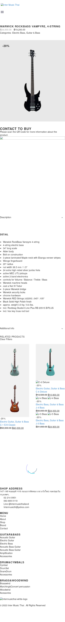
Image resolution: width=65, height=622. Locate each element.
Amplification (6, 553)
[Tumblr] (15, 35)
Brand (3, 525)
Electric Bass (18, 32)
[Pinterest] (10, 35)
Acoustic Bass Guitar (10, 546)
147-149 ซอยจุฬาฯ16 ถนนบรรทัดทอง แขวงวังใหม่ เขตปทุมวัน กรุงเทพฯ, (30, 493)
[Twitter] (6, 35)
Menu (2, 12)
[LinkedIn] (20, 35)
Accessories (6, 556)
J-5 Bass (40, 423)
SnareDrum (6, 571)
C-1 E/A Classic (7, 424)
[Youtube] (21, 205)
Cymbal (4, 565)
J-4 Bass (40, 407)
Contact (4, 528)
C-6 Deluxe (41, 391)
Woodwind (5, 589)
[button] (3, 16)
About (3, 519)
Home (3, 515)
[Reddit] (25, 35)
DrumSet (4, 568)
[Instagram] (4, 205)
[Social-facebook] (12, 205)
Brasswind (5, 583)
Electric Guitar (7, 421)
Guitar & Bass (33, 32)
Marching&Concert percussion (15, 586)
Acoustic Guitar (7, 537)
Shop (2, 522)
